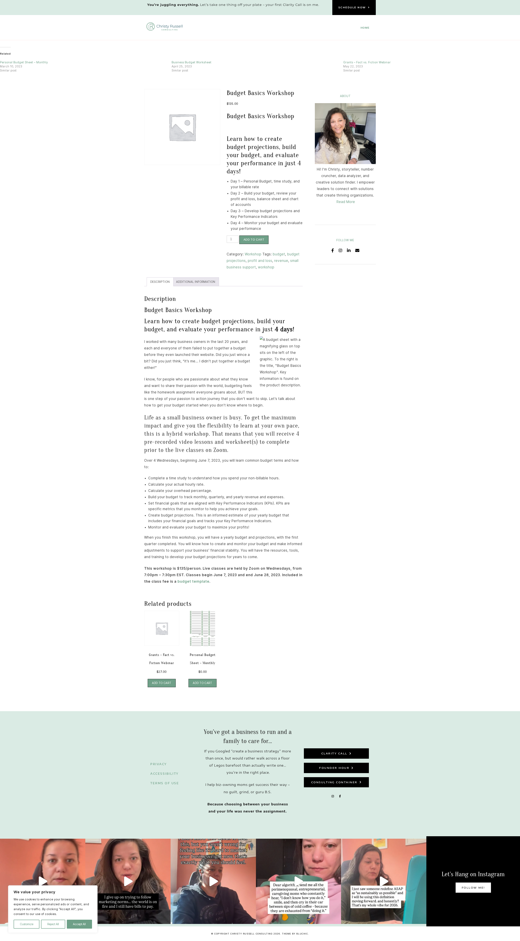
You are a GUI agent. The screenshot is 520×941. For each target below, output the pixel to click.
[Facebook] (332, 250)
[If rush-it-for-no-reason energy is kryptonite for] (383, 881)
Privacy (158, 764)
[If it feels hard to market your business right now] (213, 881)
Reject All (53, 924)
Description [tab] (160, 281)
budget (279, 254)
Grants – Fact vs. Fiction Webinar (367, 62)
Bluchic (302, 933)
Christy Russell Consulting (251, 933)
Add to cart (254, 239)
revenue (281, 261)
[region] (53, 909)
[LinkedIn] (349, 250)
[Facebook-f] (340, 796)
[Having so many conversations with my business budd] (128, 881)
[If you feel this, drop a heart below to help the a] (42, 881)
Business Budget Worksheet (191, 62)
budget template (193, 581)
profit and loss (260, 261)
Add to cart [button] (161, 683)
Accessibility (164, 773)
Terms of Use (164, 783)
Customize (26, 924)
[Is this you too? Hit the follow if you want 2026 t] (298, 881)
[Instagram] (340, 250)
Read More (346, 202)
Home (365, 27)
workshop (266, 267)
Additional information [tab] (195, 281)
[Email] (357, 250)
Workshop (253, 254)
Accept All (79, 924)
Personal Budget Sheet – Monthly (24, 62)
